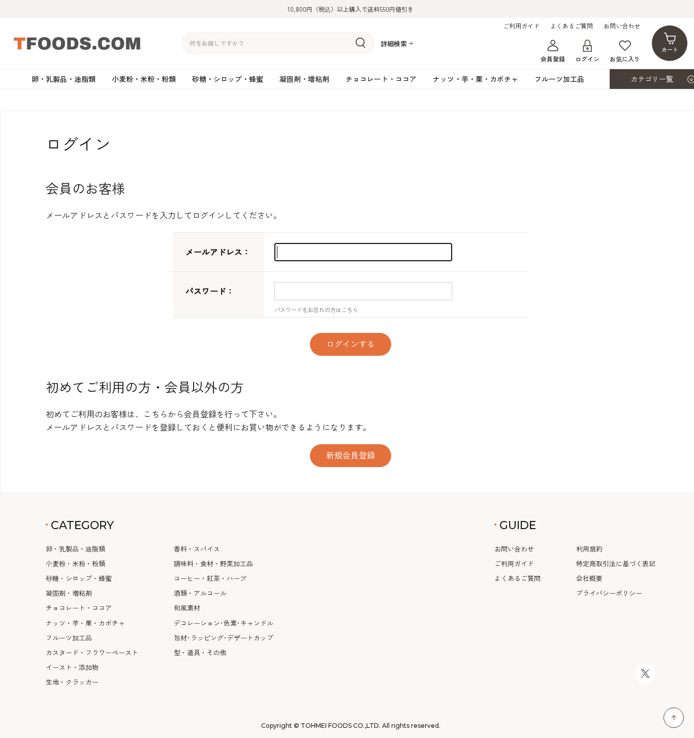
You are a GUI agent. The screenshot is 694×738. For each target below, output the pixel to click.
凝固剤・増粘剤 (304, 79)
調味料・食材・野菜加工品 (213, 563)
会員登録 (553, 58)
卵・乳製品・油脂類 (63, 79)
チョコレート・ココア (381, 79)
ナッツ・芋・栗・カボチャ (475, 79)
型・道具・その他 (200, 652)
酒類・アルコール (200, 593)
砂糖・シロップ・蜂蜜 (227, 79)
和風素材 (187, 607)
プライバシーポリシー (609, 593)
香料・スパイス (197, 549)
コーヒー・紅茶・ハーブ (210, 578)
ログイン (587, 58)
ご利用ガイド (521, 26)
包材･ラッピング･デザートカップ (223, 637)
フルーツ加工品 (559, 79)
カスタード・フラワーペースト (92, 652)
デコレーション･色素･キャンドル (223, 623)
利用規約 (589, 549)
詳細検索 (394, 43)
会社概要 (589, 578)
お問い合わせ (622, 26)
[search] (360, 43)
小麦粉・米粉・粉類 (144, 79)
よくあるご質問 (571, 26)
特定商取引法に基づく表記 (615, 563)
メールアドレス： (217, 251)
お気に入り (625, 58)
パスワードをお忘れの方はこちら (316, 309)
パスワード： (209, 291)
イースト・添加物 (72, 667)
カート (669, 49)
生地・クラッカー (72, 682)
